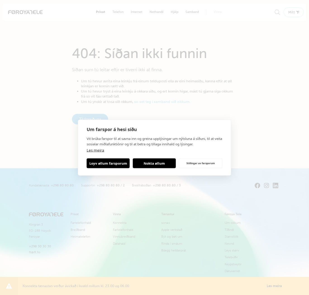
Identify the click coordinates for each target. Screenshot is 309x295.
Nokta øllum (154, 163)
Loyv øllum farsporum (108, 163)
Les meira (95, 150)
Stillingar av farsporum (200, 163)
